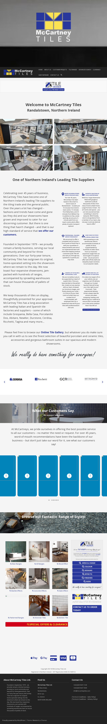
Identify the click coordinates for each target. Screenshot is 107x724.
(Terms (84, 697)
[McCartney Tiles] (18, 72)
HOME (41, 70)
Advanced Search (85, 70)
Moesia (35, 720)
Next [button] (102, 382)
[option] (16, 379)
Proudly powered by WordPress (13, 720)
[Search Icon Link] (61, 75)
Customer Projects (60, 70)
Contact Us (54, 75)
